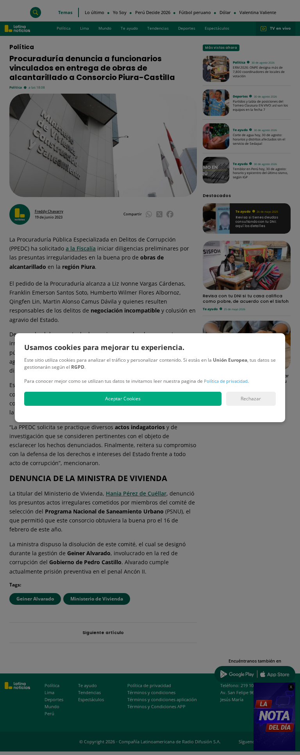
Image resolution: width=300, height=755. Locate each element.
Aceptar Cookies (123, 398)
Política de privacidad (226, 381)
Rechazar (251, 398)
